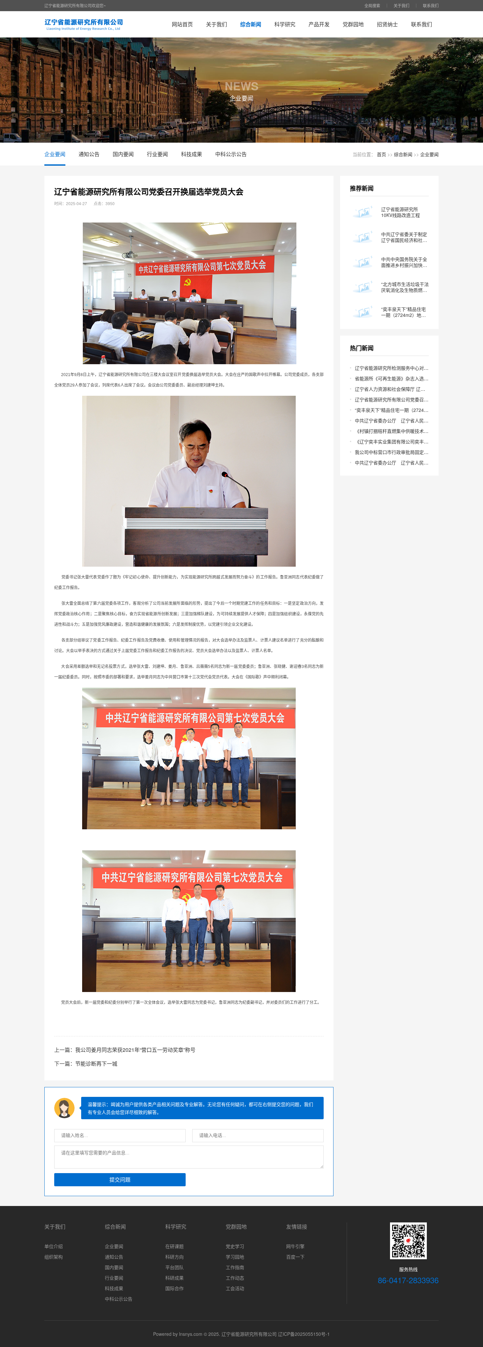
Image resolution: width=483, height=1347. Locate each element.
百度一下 (295, 1256)
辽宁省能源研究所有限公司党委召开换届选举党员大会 (410, 399)
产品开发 (319, 24)
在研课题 (174, 1246)
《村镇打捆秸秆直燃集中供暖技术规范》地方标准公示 (410, 431)
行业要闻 (157, 154)
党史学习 (235, 1246)
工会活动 (235, 1288)
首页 (381, 154)
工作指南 (235, 1267)
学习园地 (235, 1256)
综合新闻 (250, 24)
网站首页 (182, 24)
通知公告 (89, 154)
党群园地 (353, 24)
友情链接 (296, 1226)
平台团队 (174, 1267)
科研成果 (174, 1277)
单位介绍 (53, 1246)
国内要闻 (123, 154)
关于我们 (401, 5)
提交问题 (119, 1180)
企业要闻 (54, 154)
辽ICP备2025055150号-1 (304, 1334)
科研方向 (174, 1256)
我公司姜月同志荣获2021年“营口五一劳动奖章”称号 (135, 1049)
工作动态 (235, 1277)
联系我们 (431, 5)
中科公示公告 (231, 154)
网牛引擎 (295, 1246)
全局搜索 (372, 5)
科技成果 (191, 154)
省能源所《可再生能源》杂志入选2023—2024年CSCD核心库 (418, 378)
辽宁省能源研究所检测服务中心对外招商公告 (401, 368)
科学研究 (284, 24)
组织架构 (53, 1256)
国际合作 (174, 1288)
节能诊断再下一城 (96, 1063)
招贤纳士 (387, 24)
